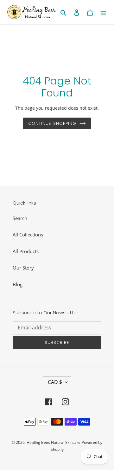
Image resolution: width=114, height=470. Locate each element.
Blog (17, 284)
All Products (26, 251)
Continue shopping (52, 123)
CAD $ (55, 382)
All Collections (28, 234)
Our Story (23, 267)
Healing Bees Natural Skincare (53, 442)
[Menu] (103, 12)
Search (20, 218)
